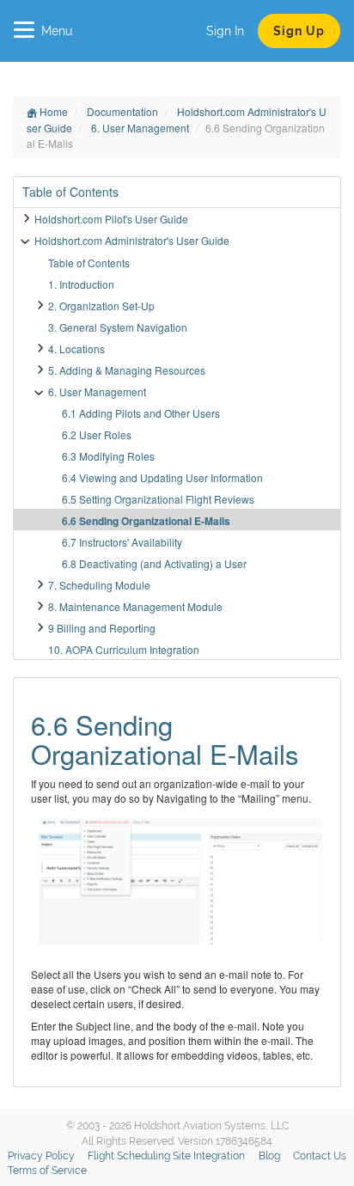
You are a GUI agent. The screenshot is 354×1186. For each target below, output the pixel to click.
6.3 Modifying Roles (108, 456)
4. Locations (76, 348)
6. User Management (141, 127)
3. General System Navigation (117, 327)
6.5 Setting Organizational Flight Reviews (158, 499)
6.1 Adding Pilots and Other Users (141, 413)
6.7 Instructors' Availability (122, 542)
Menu (56, 31)
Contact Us (319, 1156)
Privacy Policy (41, 1156)
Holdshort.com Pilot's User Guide (111, 218)
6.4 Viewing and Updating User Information (162, 477)
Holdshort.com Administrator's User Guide (131, 240)
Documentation (124, 111)
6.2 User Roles (96, 434)
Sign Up (299, 31)
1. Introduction (81, 284)
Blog (269, 1156)
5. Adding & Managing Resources (126, 370)
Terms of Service (47, 1171)
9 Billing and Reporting (102, 628)
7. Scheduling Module (99, 585)
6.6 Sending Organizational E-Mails (146, 521)
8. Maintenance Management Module (135, 606)
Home (52, 111)
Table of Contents (89, 262)
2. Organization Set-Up (101, 305)
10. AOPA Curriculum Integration (123, 649)
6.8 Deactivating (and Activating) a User (154, 563)
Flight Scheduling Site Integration (166, 1156)
